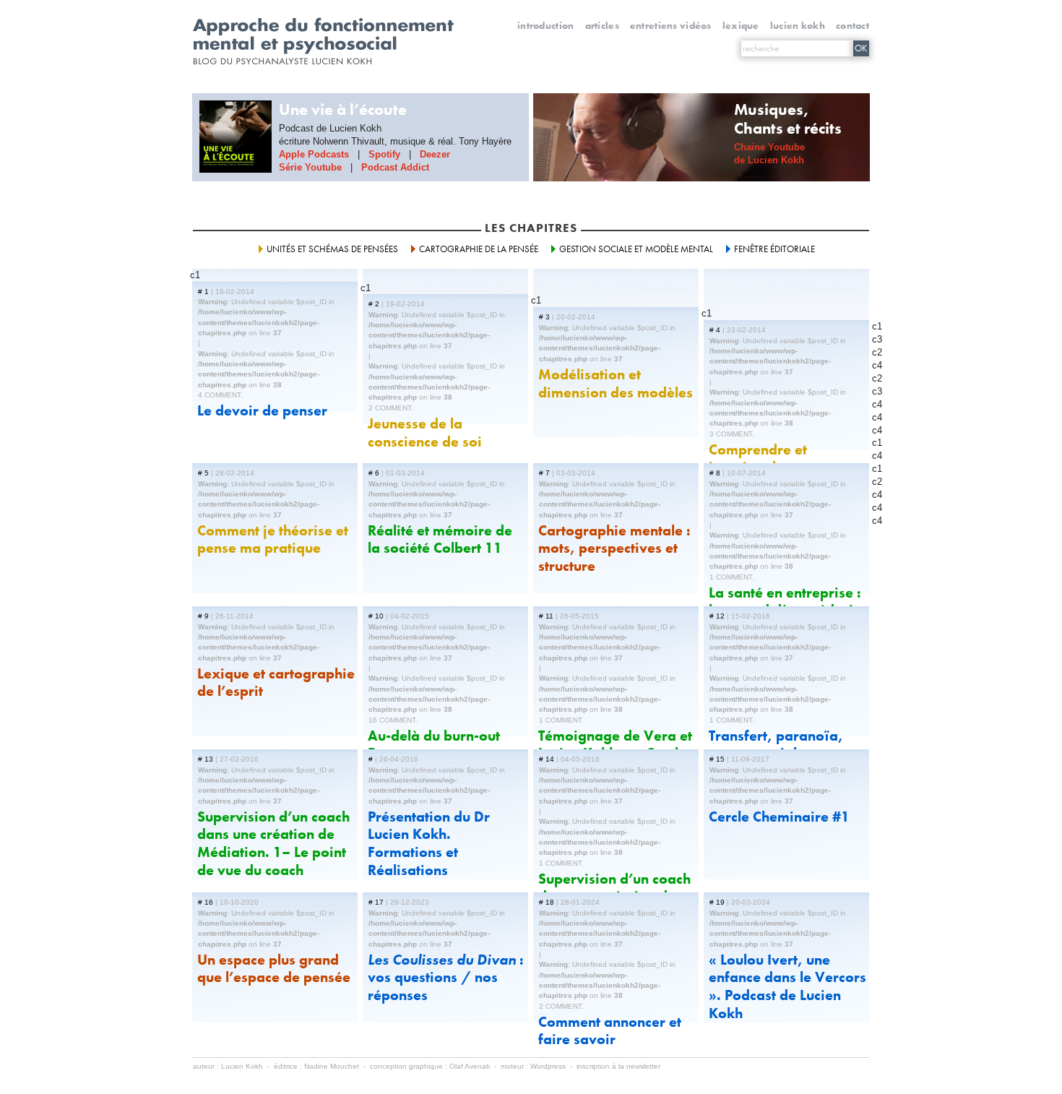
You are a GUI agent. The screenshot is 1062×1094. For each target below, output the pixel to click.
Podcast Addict (395, 167)
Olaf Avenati (469, 1066)
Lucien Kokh (797, 25)
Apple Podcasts (314, 154)
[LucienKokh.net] (324, 35)
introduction (545, 25)
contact (852, 25)
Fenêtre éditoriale (774, 249)
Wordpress (548, 1066)
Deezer (435, 154)
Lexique (740, 25)
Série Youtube (310, 167)
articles (602, 25)
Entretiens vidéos (671, 25)
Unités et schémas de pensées (332, 249)
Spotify (384, 154)
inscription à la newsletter (618, 1066)
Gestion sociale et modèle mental (636, 249)
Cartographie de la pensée (478, 249)
